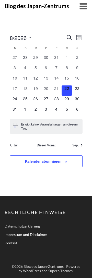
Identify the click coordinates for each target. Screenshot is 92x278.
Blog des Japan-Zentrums (37, 6)
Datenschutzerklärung (22, 226)
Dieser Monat (46, 145)
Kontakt (11, 243)
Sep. (75, 145)
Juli (16, 145)
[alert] (46, 126)
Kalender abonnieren (43, 161)
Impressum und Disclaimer (26, 234)
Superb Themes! (61, 271)
